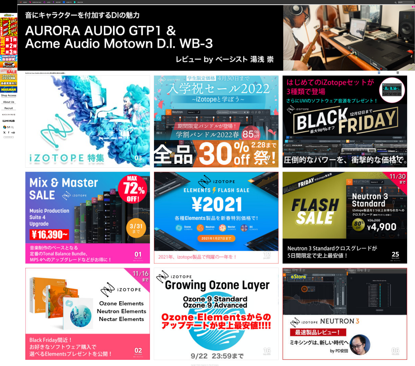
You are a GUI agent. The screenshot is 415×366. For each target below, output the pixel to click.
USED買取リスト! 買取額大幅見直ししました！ (40, 73)
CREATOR (80, 2)
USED (48, 2)
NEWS (25, 2)
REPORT (58, 2)
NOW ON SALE (36, 2)
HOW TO (69, 2)
